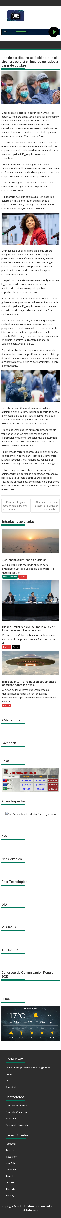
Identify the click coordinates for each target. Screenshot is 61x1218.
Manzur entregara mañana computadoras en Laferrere (15, 505)
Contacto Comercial (16, 1112)
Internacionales (10, 576)
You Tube (11, 1163)
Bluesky (10, 1195)
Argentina (45, 1067)
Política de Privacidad (17, 1125)
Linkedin (10, 1182)
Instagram (11, 1156)
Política (16, 647)
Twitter (10, 1150)
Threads (10, 1189)
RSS (8, 1080)
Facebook (11, 1143)
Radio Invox (12, 1067)
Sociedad (11, 1087)
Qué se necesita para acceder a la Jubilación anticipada (46, 505)
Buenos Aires (29, 1067)
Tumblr (10, 1176)
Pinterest (11, 1169)
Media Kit (11, 1118)
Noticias (22, 576)
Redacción (22, 1105)
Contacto (11, 1105)
